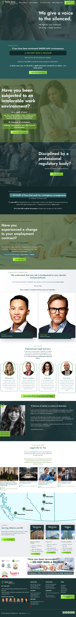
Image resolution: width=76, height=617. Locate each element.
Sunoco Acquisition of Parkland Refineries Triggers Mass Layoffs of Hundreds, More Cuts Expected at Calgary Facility (8, 483)
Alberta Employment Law (29, 459)
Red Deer (35, 464)
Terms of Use (64, 590)
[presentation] (9, 474)
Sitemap (28, 613)
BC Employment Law (41, 459)
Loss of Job (28, 486)
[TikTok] (73, 612)
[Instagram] (71, 612)
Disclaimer (63, 592)
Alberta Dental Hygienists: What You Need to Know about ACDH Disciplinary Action (47, 483)
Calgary (44, 462)
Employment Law (23, 486)
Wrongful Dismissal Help (30, 462)
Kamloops (40, 464)
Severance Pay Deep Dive (36, 460)
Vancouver (38, 462)
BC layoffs (8, 488)
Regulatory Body (34, 486)
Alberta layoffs (3, 488)
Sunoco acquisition (3, 490)
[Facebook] (66, 612)
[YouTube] (64, 612)
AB (2, 487)
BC (4, 487)
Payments (63, 587)
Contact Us (63, 585)
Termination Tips (46, 460)
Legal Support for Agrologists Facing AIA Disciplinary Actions (28, 482)
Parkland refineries (14, 488)
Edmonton (49, 462)
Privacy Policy (64, 589)
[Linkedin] (69, 612)
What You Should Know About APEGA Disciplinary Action (65, 482)
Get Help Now (68, 2)
